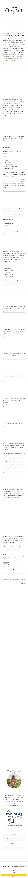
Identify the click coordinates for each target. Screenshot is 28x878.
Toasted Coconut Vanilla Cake (16, 54)
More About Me (14, 805)
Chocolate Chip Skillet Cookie (9, 60)
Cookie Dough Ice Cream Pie (9, 56)
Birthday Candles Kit (7, 556)
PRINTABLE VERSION (14, 144)
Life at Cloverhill (14, 10)
